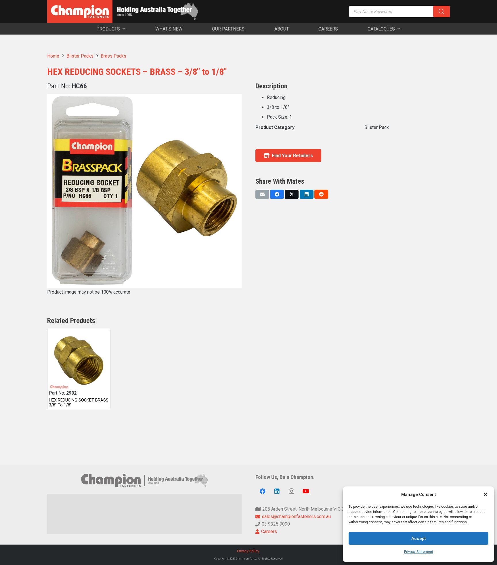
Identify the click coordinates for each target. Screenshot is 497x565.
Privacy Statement (418, 552)
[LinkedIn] (277, 491)
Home (53, 56)
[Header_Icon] (79, 11)
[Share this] (277, 194)
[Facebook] (262, 491)
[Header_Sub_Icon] (157, 11)
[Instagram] (291, 491)
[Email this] (262, 194)
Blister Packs (79, 56)
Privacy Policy (248, 551)
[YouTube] (306, 491)
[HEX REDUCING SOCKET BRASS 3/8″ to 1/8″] (79, 360)
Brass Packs (113, 56)
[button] (485, 494)
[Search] (441, 11)
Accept (418, 538)
